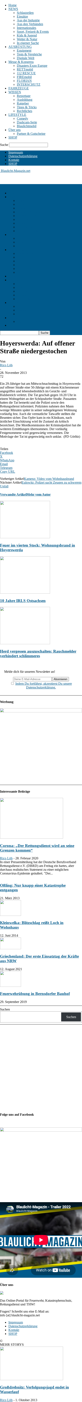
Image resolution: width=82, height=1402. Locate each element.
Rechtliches (24, 111)
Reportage (23, 96)
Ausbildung (24, 99)
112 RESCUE (26, 73)
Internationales (26, 28)
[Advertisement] (33, 178)
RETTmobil (25, 69)
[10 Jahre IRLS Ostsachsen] (25, 592)
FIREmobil (24, 77)
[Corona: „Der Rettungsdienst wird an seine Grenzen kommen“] (31, 837)
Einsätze (22, 16)
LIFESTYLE (17, 115)
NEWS (13, 9)
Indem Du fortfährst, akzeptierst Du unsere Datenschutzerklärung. (43, 685)
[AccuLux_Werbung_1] (41, 711)
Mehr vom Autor (38, 494)
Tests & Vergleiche (29, 54)
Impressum (15, 152)
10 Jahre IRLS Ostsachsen (23, 600)
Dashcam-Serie (27, 122)
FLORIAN (24, 80)
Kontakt (13, 160)
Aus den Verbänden (30, 24)
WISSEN (14, 92)
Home (12, 5)
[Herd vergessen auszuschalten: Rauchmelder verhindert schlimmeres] (25, 643)
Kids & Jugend (27, 35)
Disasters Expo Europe (32, 65)
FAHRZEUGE (18, 88)
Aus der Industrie (28, 20)
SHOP (12, 137)
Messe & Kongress (21, 62)
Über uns (14, 130)
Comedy (22, 118)
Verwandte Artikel (13, 494)
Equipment (24, 50)
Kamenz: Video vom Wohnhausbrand (49, 478)
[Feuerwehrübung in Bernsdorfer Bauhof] (10, 985)
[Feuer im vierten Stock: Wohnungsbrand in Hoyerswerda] (25, 537)
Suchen (5, 1009)
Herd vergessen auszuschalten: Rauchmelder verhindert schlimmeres (38, 653)
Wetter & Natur (27, 39)
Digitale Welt (25, 58)
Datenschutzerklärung (22, 156)
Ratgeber (23, 103)
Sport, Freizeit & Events (33, 31)
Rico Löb (6, 365)
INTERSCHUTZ (28, 84)
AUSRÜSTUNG (20, 46)
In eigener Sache (28, 43)
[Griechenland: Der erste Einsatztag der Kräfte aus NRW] (10, 948)
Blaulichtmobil (26, 126)
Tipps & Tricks (27, 107)
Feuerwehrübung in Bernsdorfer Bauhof (35, 993)
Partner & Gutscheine (31, 133)
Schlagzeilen (25, 12)
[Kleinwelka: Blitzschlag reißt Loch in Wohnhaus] (10, 914)
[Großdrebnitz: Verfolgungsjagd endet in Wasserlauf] (31, 1379)
